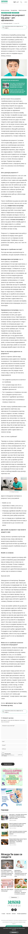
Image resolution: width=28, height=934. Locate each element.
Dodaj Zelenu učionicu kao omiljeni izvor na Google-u (13, 27)
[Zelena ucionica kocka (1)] (12, 777)
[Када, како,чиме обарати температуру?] (7, 883)
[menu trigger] (25, 2)
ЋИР (14, 2)
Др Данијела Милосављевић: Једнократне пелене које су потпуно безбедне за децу (21, 873)
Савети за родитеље (6, 12)
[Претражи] (20, 2)
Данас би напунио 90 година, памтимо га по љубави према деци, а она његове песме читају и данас (17, 825)
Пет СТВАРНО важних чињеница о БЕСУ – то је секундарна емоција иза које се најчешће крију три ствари (7, 873)
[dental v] (12, 797)
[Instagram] (15, 909)
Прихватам (14, 932)
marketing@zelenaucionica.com (14, 926)
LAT (18, 2)
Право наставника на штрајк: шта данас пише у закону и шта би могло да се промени (18, 832)
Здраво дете (15, 12)
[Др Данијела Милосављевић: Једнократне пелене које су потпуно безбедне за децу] (21, 864)
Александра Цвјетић (8, 23)
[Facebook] (12, 909)
